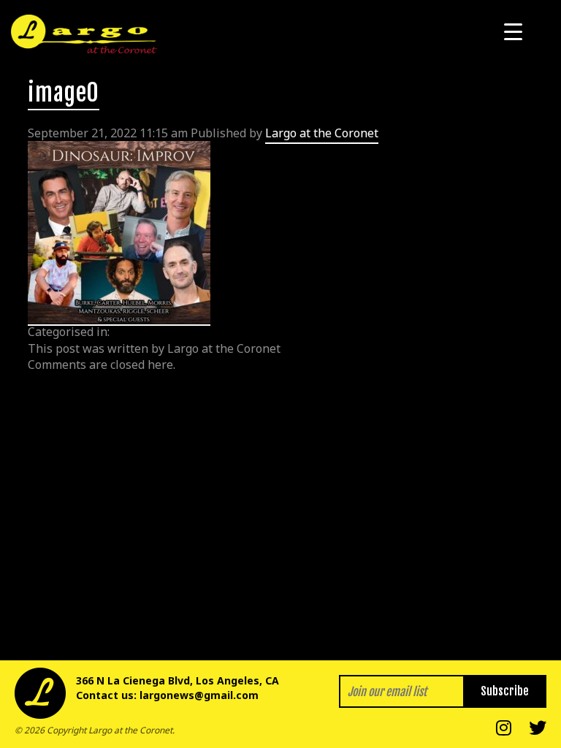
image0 (63, 92)
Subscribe (505, 691)
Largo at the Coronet (321, 133)
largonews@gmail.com (199, 695)
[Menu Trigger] (513, 31)
